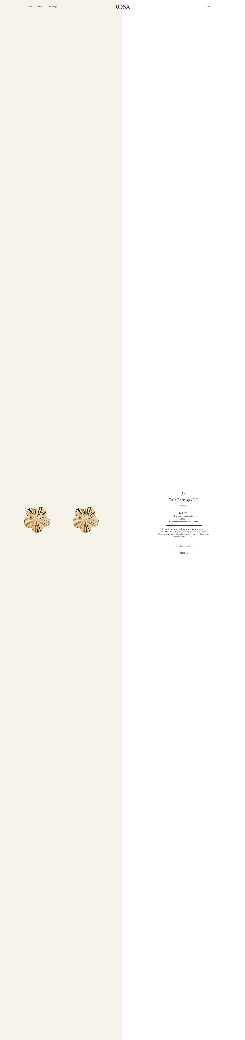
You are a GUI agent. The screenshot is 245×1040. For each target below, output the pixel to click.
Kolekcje (53, 6)
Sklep (40, 6)
